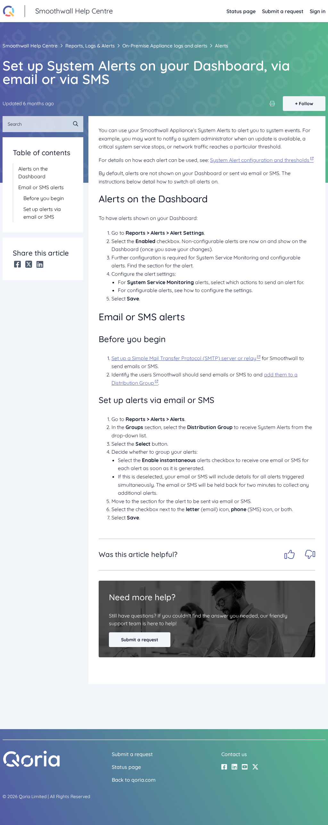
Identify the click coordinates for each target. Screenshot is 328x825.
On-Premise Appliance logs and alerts (164, 45)
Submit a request (282, 11)
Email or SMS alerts (41, 187)
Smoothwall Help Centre (30, 45)
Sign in (317, 11)
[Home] (31, 765)
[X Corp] (28, 264)
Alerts (221, 45)
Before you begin (43, 198)
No (310, 554)
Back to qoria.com (134, 780)
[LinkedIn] (40, 264)
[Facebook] (17, 264)
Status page (241, 11)
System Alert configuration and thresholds (259, 160)
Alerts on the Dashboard (33, 172)
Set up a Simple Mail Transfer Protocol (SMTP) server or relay (183, 358)
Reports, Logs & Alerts (90, 45)
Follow (306, 103)
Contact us (234, 754)
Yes (289, 554)
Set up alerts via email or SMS (42, 213)
